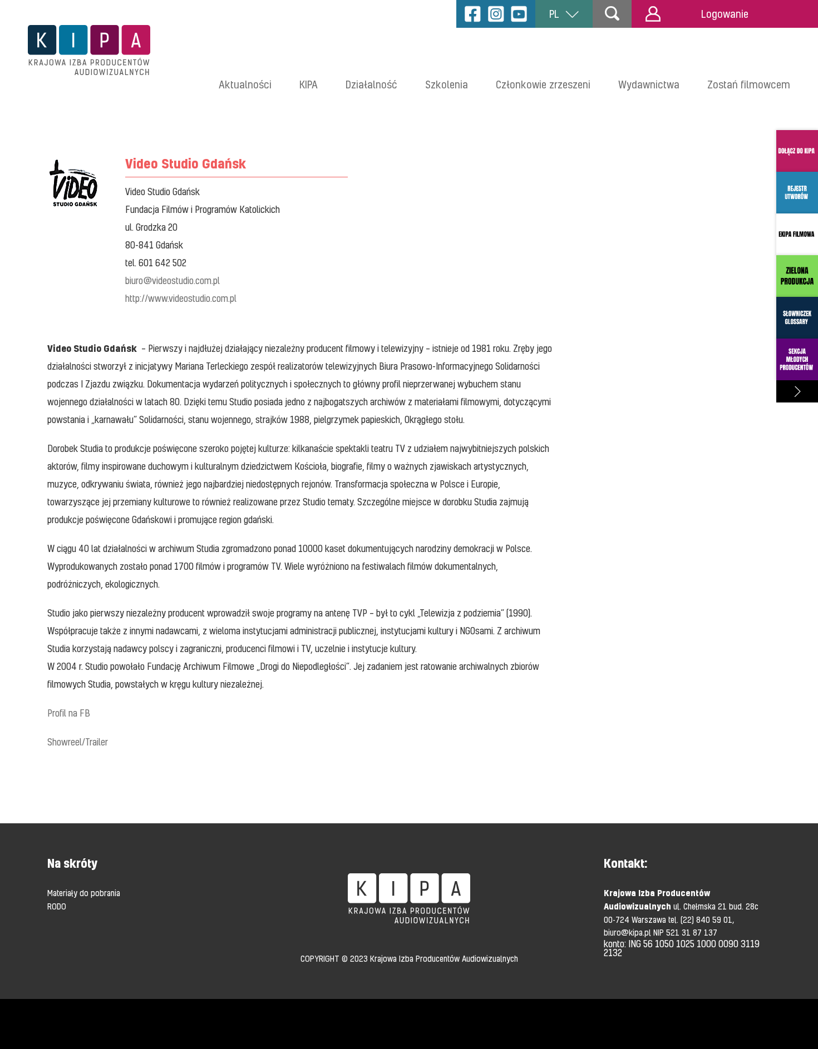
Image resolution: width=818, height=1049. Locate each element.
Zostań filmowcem (748, 84)
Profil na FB (68, 713)
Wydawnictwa (648, 84)
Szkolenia (446, 84)
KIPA (308, 84)
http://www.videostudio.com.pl (180, 298)
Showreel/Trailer (77, 742)
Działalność (371, 84)
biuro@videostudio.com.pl (172, 280)
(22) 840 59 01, (707, 919)
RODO (56, 906)
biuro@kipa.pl (628, 932)
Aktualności (245, 84)
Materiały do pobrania (83, 893)
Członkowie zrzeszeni (543, 84)
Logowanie (724, 13)
